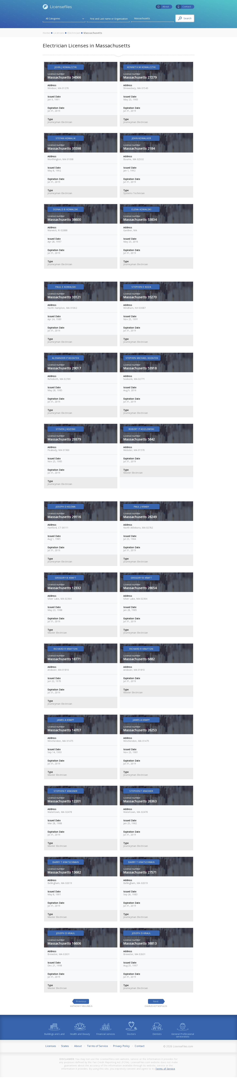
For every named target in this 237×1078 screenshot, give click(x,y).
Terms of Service (97, 1046)
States (65, 1046)
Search (188, 18)
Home (46, 32)
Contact (139, 1046)
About (78, 1046)
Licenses (58, 32)
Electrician (73, 32)
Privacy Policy (121, 1046)
